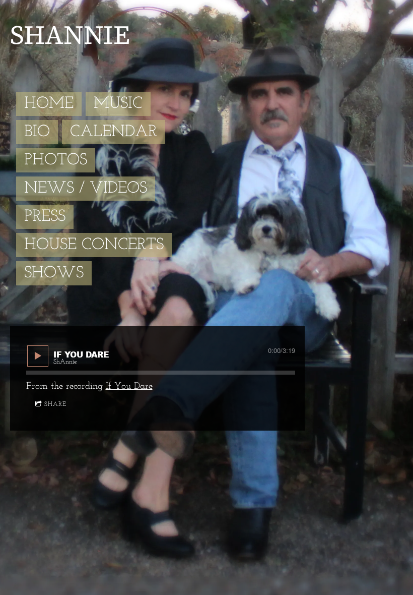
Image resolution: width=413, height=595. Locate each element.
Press (44, 217)
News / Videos (85, 189)
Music (118, 104)
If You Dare (129, 386)
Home (49, 104)
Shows (54, 273)
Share (55, 404)
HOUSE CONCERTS (94, 245)
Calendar (113, 132)
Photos (55, 160)
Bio (37, 132)
